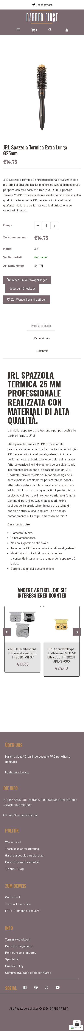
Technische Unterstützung (22, 848)
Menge (7, 225)
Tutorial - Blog (14, 869)
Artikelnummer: (13, 265)
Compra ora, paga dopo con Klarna (28, 972)
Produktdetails (41, 325)
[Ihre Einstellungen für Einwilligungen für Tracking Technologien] (77, 1024)
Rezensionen (42, 338)
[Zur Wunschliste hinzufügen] (36, 610)
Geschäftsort (43, 4)
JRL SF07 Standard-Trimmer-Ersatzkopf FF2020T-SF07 (23, 653)
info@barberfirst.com (23, 815)
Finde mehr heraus (17, 772)
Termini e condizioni (17, 939)
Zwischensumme (14, 237)
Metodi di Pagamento (19, 946)
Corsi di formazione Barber (22, 862)
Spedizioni (12, 959)
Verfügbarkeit (12, 257)
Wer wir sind (13, 842)
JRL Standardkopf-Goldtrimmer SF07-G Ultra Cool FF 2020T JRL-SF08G (61, 655)
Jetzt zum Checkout (22, 288)
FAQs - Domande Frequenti (22, 910)
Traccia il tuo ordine (18, 904)
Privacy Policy (14, 966)
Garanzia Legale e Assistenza (24, 855)
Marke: (7, 249)
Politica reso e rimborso (20, 952)
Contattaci (12, 897)
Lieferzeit (42, 350)
